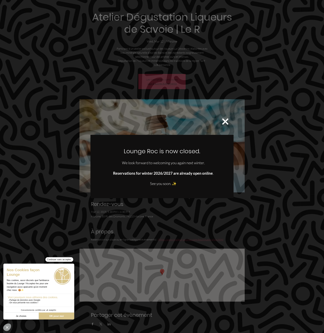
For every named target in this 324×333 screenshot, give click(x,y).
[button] (225, 121)
